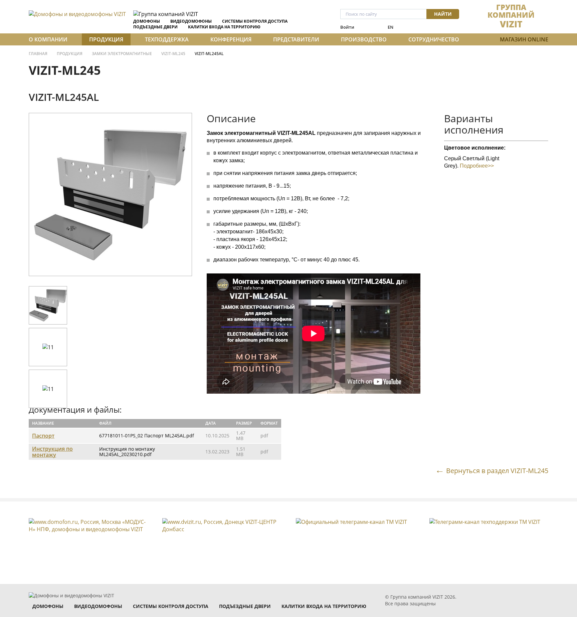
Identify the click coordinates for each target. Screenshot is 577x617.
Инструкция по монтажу (52, 451)
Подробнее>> (477, 166)
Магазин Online (524, 39)
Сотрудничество (433, 39)
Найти (443, 14)
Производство (364, 39)
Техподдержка (167, 39)
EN (390, 27)
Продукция (106, 39)
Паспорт (43, 435)
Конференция (230, 39)
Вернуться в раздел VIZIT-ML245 (497, 470)
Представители (296, 39)
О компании (48, 39)
